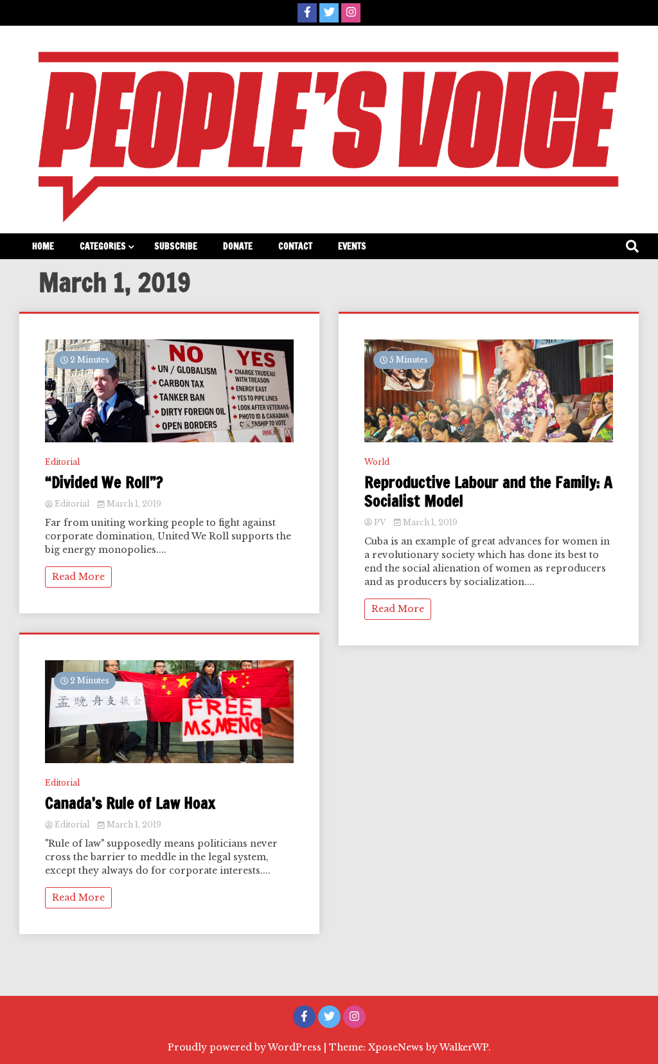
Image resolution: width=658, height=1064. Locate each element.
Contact (295, 246)
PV (379, 522)
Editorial (62, 462)
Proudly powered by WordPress (246, 1047)
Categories (103, 246)
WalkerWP (464, 1047)
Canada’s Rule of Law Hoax (130, 803)
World (376, 462)
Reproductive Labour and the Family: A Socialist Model (488, 491)
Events (352, 246)
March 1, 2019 (133, 504)
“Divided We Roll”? (104, 482)
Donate (238, 246)
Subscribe (175, 246)
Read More (78, 576)
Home (43, 246)
